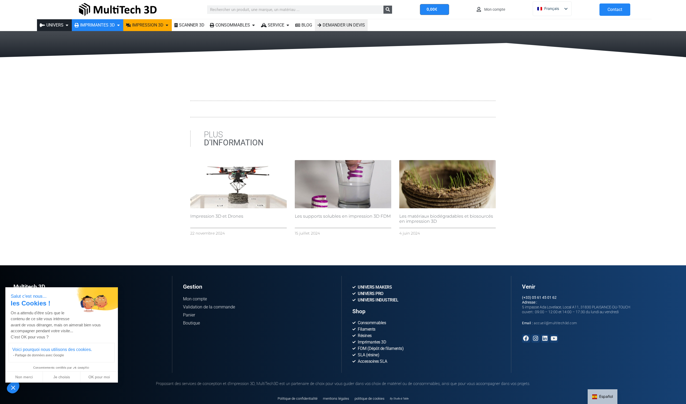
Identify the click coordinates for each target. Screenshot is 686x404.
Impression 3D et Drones (216, 216)
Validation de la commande (209, 306)
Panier (189, 315)
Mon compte (195, 298)
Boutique (191, 323)
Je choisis (61, 377)
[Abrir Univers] (67, 25)
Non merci (24, 377)
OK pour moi (99, 377)
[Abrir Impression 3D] (167, 25)
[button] (13, 387)
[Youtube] (554, 338)
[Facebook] (526, 338)
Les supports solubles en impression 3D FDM (343, 216)
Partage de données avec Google (39, 355)
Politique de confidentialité (298, 399)
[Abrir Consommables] (253, 25)
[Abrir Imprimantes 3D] (118, 25)
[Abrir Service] (288, 25)
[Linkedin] (545, 338)
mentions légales (336, 399)
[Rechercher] (387, 10)
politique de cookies (370, 399)
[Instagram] (535, 338)
